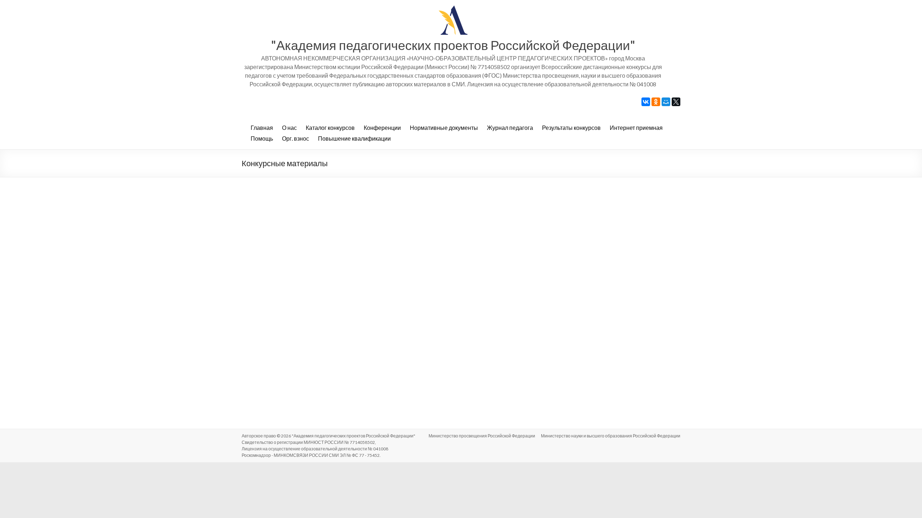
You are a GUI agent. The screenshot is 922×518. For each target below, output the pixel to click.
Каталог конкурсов (330, 127)
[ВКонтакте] (645, 101)
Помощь (262, 138)
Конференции (382, 127)
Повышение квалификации (354, 138)
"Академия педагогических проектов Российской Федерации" (453, 45)
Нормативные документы (444, 127)
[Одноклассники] (656, 101)
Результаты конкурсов (571, 127)
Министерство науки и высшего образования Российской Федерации (610, 436)
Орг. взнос (295, 138)
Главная (262, 127)
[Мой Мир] (666, 101)
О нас (289, 127)
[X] (676, 101)
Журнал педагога (510, 127)
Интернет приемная (636, 127)
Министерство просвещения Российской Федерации (482, 436)
